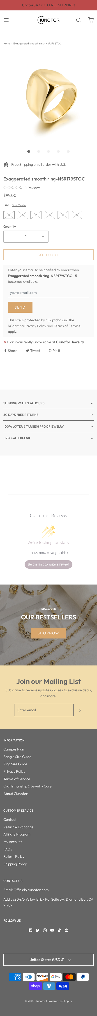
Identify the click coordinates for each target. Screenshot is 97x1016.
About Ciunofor (15, 793)
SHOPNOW (48, 633)
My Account (12, 841)
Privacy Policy (35, 326)
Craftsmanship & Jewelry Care (27, 786)
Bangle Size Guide (17, 756)
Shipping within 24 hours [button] (23, 403)
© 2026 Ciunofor (35, 1001)
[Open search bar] (78, 20)
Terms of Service (67, 326)
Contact (9, 819)
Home (6, 43)
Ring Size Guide (15, 764)
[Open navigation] (6, 20)
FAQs (7, 849)
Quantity (9, 226)
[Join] (80, 710)
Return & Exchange (18, 827)
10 (76, 215)
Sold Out (48, 255)
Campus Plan (13, 749)
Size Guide (19, 205)
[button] (48, 97)
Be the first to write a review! (48, 564)
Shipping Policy (15, 864)
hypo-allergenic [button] (17, 438)
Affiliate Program (16, 834)
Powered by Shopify (60, 1001)
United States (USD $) (47, 959)
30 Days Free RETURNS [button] (20, 415)
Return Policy (13, 856)
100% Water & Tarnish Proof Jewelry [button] (33, 426)
